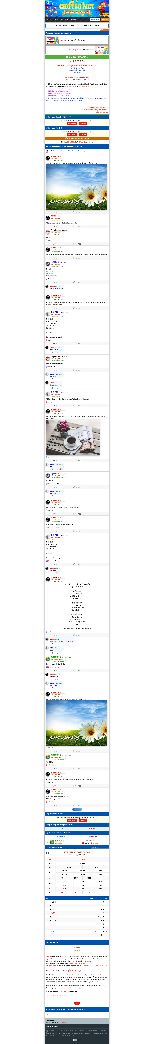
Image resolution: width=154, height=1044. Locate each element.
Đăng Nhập (72, 123)
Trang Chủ (49, 19)
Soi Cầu (63, 991)
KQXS (56, 19)
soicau (54, 968)
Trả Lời (56, 291)
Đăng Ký (83, 123)
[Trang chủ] (77, 8)
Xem (77, 1003)
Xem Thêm (77, 809)
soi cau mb (56, 1033)
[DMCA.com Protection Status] (77, 1040)
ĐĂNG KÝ (105, 20)
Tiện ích (74, 19)
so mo (61, 1035)
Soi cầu (49, 956)
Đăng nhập (89, 843)
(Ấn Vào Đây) (74, 970)
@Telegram (63, 1022)
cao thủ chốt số (69, 1035)
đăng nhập (85, 151)
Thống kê (64, 19)
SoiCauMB (52, 965)
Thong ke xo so (54, 1035)
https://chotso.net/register (77, 963)
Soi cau (51, 1031)
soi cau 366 (100, 965)
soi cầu (85, 965)
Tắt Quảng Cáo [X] (104, 29)
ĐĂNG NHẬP (95, 20)
